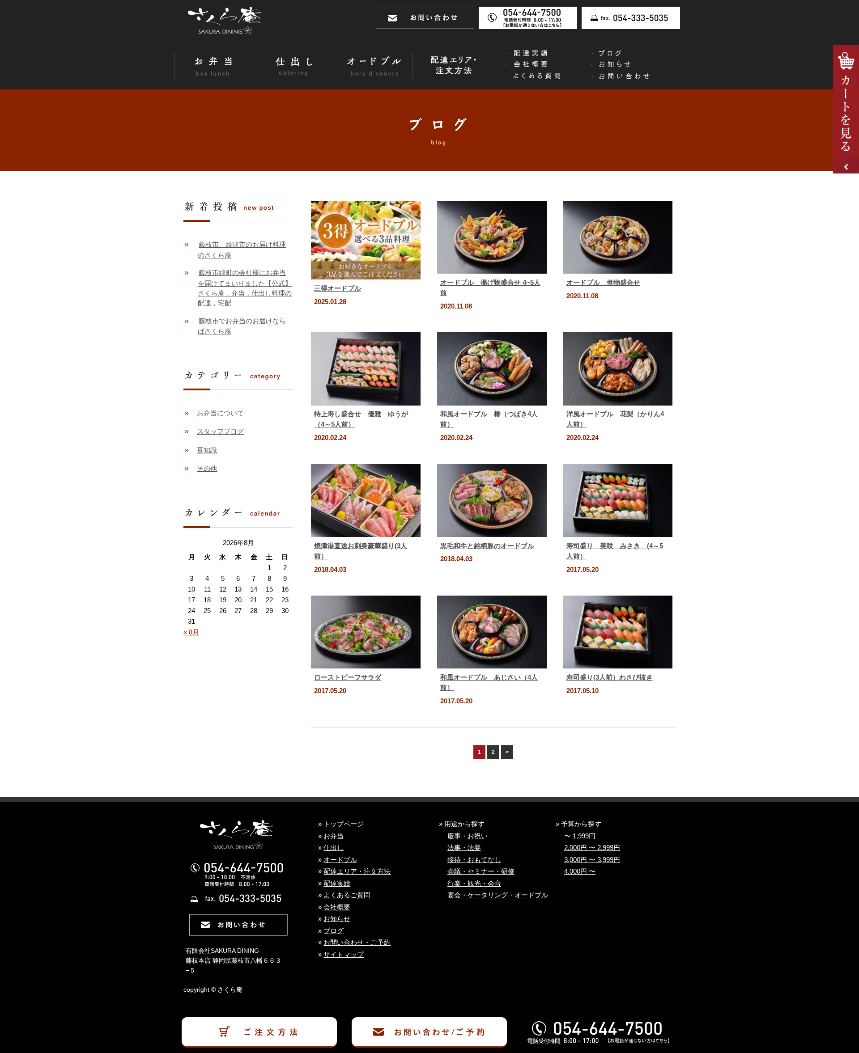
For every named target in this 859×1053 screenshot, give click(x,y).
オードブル (340, 859)
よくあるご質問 (346, 895)
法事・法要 (464, 847)
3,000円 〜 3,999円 (592, 859)
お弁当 (333, 836)
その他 (207, 468)
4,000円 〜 (579, 871)
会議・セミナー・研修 (481, 871)
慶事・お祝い (467, 836)
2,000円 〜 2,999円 (592, 847)
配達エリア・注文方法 (357, 871)
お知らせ (336, 918)
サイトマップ (343, 954)
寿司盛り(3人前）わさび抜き (609, 677)
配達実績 (336, 883)
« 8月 (191, 632)
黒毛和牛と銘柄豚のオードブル (487, 546)
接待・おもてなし (474, 859)
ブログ (333, 931)
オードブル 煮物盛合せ (603, 282)
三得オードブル (337, 288)
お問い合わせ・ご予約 (357, 942)
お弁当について (220, 413)
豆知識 (207, 450)
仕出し (333, 847)
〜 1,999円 (579, 836)
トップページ (343, 824)
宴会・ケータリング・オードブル (497, 895)
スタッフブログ (220, 431)
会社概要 (336, 907)
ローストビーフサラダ (347, 677)
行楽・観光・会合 (474, 883)
